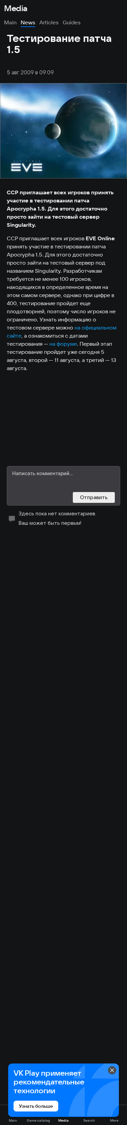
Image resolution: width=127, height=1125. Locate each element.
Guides (72, 22)
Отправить (94, 497)
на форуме (63, 343)
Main (10, 22)
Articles (49, 22)
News (28, 22)
